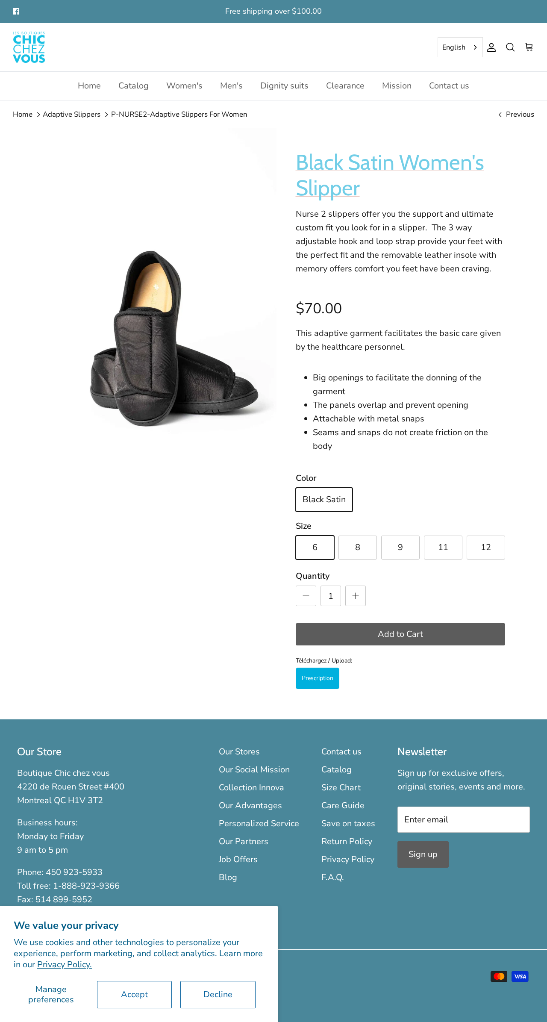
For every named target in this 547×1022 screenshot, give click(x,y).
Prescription (317, 678)
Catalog (133, 85)
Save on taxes (348, 823)
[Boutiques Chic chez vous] (29, 47)
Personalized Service (259, 823)
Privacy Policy (347, 859)
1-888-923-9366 (86, 886)
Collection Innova (251, 787)
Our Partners (243, 841)
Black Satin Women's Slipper (390, 175)
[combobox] (460, 47)
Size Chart (341, 787)
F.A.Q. (332, 877)
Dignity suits (284, 85)
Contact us (449, 85)
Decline (217, 994)
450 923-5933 (74, 872)
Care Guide (343, 805)
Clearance (345, 85)
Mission (397, 85)
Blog (228, 877)
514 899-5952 (63, 899)
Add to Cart (400, 634)
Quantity (312, 576)
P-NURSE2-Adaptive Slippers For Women (179, 114)
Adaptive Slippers (71, 114)
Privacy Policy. (64, 964)
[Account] (490, 47)
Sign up (423, 854)
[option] (159, 304)
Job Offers (238, 859)
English (453, 47)
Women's (184, 85)
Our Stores (239, 751)
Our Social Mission (254, 769)
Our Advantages (250, 805)
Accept (134, 994)
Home (89, 85)
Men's (231, 85)
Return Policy (346, 841)
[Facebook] (16, 11)
